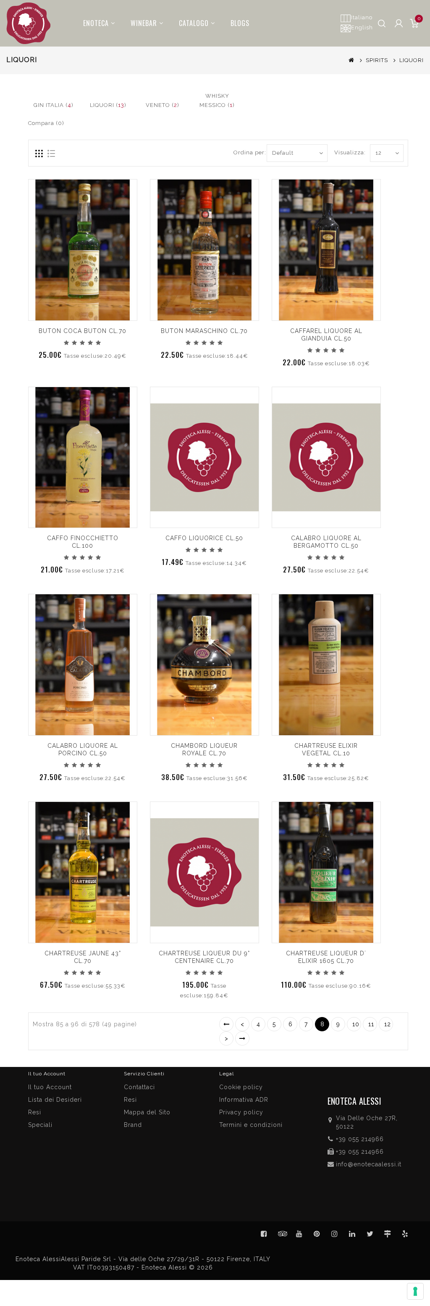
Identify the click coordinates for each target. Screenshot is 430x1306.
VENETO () (162, 105)
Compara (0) (46, 123)
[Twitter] (281, 1234)
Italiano (361, 17)
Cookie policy (241, 1087)
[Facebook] (264, 1234)
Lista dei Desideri (55, 1099)
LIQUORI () (108, 105)
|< (226, 1024)
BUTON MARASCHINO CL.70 (204, 331)
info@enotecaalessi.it (368, 1164)
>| (242, 1038)
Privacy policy (241, 1112)
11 (371, 1024)
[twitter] (370, 1234)
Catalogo (194, 23)
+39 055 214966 (360, 1139)
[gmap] (387, 1234)
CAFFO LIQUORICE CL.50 (204, 538)
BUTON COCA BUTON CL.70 (82, 331)
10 (355, 1024)
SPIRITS (377, 60)
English (362, 27)
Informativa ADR (243, 1099)
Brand (133, 1124)
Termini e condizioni (251, 1124)
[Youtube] (299, 1234)
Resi (130, 1099)
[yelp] (405, 1234)
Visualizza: (343, 152)
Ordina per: (246, 152)
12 (387, 1024)
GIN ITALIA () (53, 105)
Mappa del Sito (147, 1112)
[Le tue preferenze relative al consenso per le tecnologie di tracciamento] (415, 1291)
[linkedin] (352, 1234)
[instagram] (334, 1234)
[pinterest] (317, 1234)
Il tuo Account (50, 1087)
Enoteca (96, 23)
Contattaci (139, 1087)
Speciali (40, 1124)
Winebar (144, 23)
